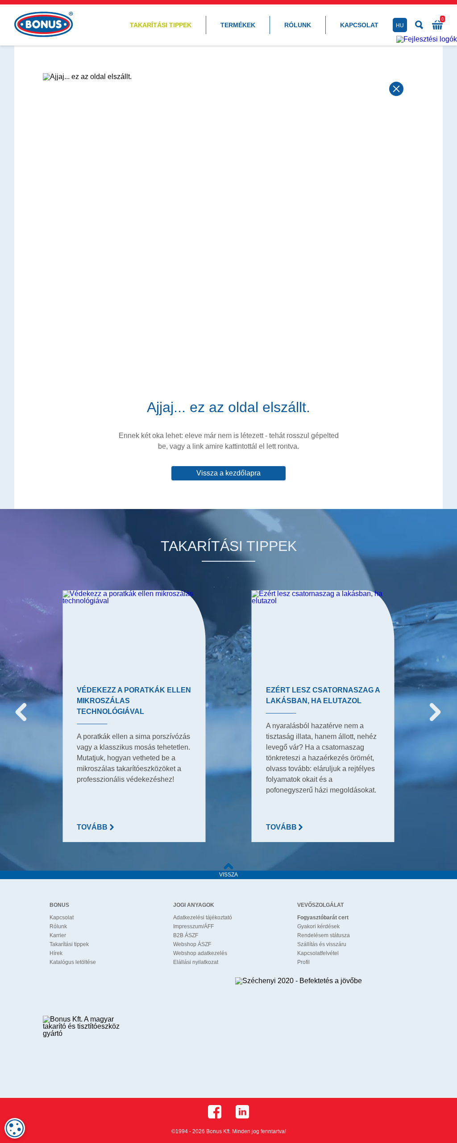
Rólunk (297, 25)
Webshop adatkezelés (200, 953)
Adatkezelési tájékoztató (202, 917)
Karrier (58, 935)
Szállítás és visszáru (321, 944)
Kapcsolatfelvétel (318, 953)
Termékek (237, 25)
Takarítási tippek (160, 25)
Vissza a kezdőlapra (228, 473)
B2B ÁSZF (185, 935)
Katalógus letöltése (73, 962)
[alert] (14, 1128)
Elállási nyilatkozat (195, 962)
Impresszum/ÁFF (193, 926)
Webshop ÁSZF (192, 944)
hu (400, 25)
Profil (303, 962)
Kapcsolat (359, 25)
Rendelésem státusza (323, 935)
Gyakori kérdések (318, 926)
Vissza (228, 875)
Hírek (56, 953)
